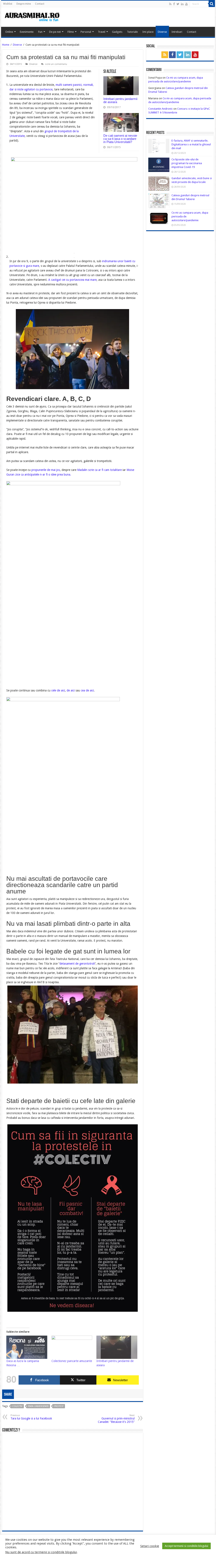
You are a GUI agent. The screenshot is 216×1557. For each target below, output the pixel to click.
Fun (40, 31)
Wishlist (7, 3)
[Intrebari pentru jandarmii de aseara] (116, 1347)
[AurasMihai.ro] (32, 16)
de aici (71, 690)
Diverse (162, 31)
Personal (86, 31)
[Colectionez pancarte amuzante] (71, 1347)
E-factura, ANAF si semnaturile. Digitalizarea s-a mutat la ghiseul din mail (191, 144)
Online (9, 31)
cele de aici (58, 690)
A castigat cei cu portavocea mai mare (72, 279)
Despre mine (23, 3)
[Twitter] (178, 4)
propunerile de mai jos (45, 470)
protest (58, 1406)
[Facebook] (174, 4)
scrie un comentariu (56, 64)
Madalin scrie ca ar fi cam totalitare (99, 470)
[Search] (212, 4)
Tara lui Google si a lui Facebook (31, 1417)
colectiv (17, 1406)
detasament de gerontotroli (77, 963)
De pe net (55, 31)
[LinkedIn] (182, 4)
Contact (39, 3)
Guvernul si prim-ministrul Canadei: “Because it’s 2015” (116, 1418)
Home (5, 44)
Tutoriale (132, 31)
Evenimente (27, 31)
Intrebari (176, 31)
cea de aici (87, 690)
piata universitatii (38, 1406)
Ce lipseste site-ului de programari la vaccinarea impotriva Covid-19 (186, 163)
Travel (101, 31)
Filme (71, 31)
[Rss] (170, 4)
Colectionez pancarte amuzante (71, 1361)
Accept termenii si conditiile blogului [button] (186, 1545)
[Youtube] (186, 4)
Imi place (148, 31)
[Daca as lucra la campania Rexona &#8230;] (26, 1347)
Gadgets (117, 31)
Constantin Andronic (160, 108)
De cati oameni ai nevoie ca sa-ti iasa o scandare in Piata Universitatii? (120, 139)
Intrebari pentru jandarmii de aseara (120, 100)
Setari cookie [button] (149, 1546)
